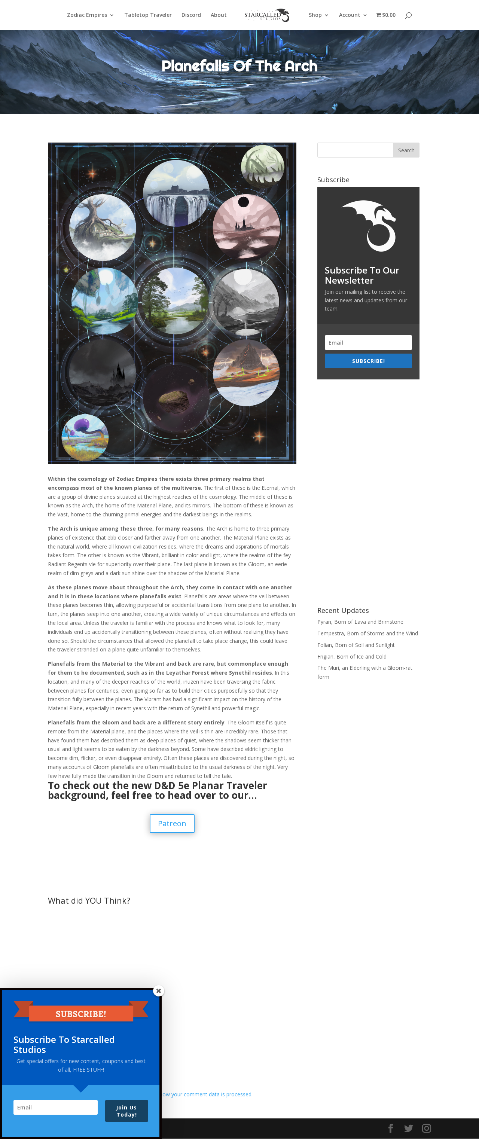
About (219, 15)
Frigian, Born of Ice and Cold (352, 656)
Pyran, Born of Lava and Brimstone (360, 621)
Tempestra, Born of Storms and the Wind (367, 633)
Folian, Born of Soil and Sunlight (356, 644)
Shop (315, 15)
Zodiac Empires (87, 15)
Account (349, 15)
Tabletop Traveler (148, 15)
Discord (191, 15)
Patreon (172, 823)
